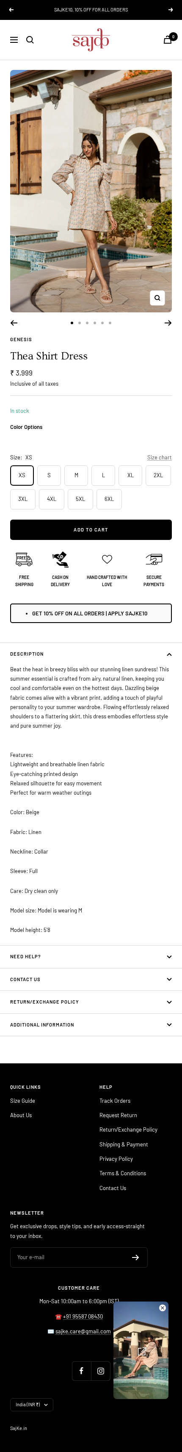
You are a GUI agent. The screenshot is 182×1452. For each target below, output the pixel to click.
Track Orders (114, 1100)
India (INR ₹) (28, 1404)
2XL (158, 475)
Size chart (159, 457)
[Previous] (13, 323)
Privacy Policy (116, 1158)
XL (130, 475)
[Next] (168, 323)
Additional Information (42, 1024)
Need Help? (25, 956)
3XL (23, 498)
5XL (80, 498)
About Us (21, 1115)
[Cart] (167, 40)
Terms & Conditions (122, 1173)
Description (27, 653)
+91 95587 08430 (83, 1316)
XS (22, 475)
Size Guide (22, 1100)
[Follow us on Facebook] (81, 1370)
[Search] (30, 40)
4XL (51, 498)
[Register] (135, 1257)
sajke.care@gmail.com (83, 1331)
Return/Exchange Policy (44, 1001)
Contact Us (25, 979)
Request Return (118, 1115)
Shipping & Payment (123, 1144)
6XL (109, 498)
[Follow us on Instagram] (100, 1370)
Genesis (21, 339)
